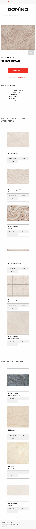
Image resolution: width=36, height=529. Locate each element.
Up (18, 518)
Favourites (12, 1)
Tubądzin (8, 522)
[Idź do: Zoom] (31, 52)
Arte (11, 522)
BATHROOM (5, 15)
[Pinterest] (12, 57)
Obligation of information (10, 524)
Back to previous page (6, 16)
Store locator (18, 71)
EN (2, 2)
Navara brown (15, 15)
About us (3, 524)
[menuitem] (4, 2)
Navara (10, 15)
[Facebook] (7, 57)
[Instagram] (10, 57)
